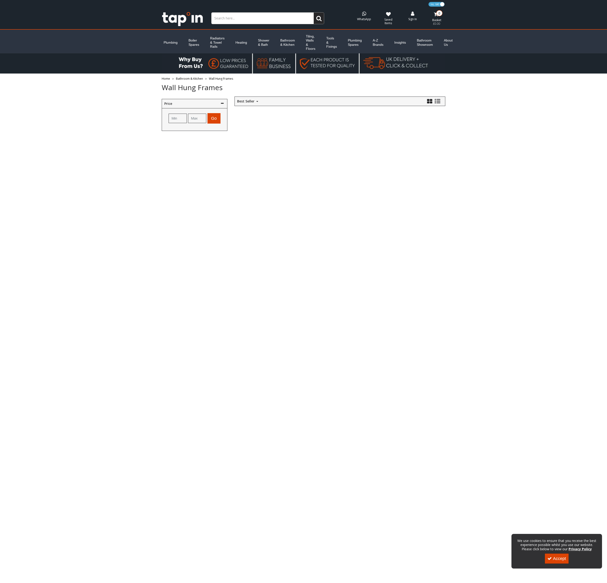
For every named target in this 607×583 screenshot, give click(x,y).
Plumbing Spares (355, 42)
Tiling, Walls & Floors (310, 42)
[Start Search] (319, 18)
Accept (559, 558)
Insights (400, 42)
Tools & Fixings (331, 42)
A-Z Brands (378, 42)
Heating (241, 42)
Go (214, 118)
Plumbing (171, 42)
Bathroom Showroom (425, 42)
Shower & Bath (263, 42)
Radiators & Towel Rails (217, 42)
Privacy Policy (580, 549)
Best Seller (246, 101)
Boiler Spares (194, 42)
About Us (448, 42)
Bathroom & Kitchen (287, 42)
